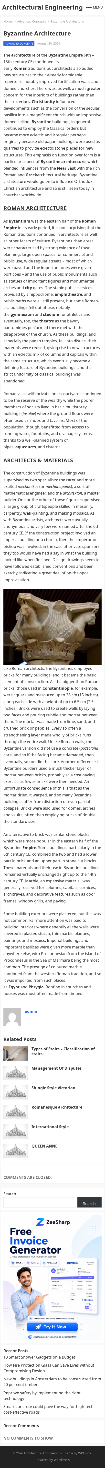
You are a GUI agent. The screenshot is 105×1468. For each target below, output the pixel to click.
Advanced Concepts (31, 21)
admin (31, 1011)
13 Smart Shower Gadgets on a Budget (39, 1357)
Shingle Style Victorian (53, 1087)
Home (7, 21)
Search (9, 1193)
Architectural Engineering (42, 7)
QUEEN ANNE (44, 1146)
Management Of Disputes (57, 1068)
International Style (50, 1126)
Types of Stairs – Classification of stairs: (63, 1051)
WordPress (62, 1459)
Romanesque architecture (57, 1107)
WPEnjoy (84, 1453)
